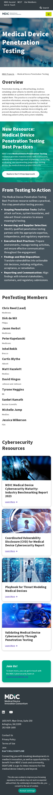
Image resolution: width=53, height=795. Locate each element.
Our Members (30, 2)
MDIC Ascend (9, 2)
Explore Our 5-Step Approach (21, 174)
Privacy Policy (8, 739)
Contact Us (7, 735)
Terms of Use (8, 743)
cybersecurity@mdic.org (17, 676)
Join (4, 747)
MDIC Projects (8, 74)
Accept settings (27, 790)
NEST (20, 2)
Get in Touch (9, 5)
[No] (49, 784)
